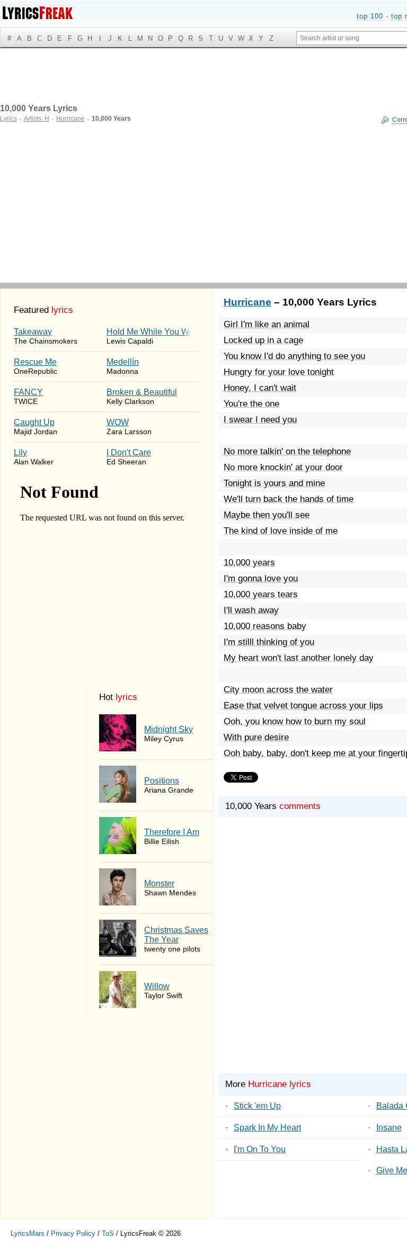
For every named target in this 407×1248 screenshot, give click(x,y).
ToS (108, 1233)
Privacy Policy (73, 1233)
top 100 (370, 16)
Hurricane (247, 302)
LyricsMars (28, 1233)
